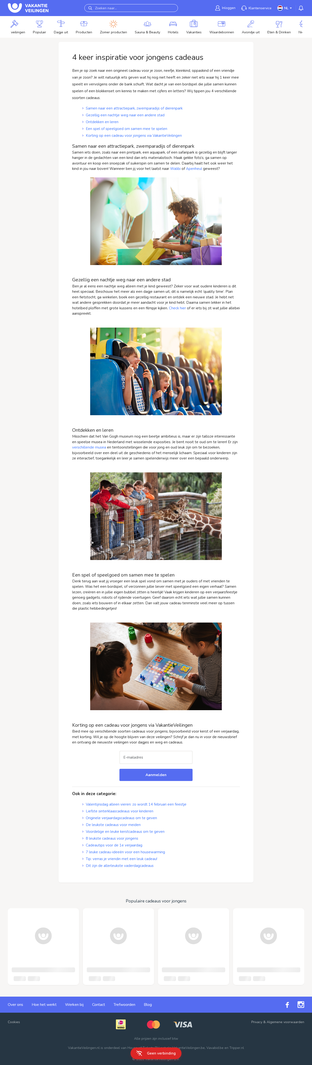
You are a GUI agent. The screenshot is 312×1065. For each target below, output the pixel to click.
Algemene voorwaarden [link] (285, 1022)
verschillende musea (89, 447)
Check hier (177, 308)
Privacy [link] (256, 1022)
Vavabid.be (215, 1048)
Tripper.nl (236, 1048)
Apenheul (194, 168)
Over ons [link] (15, 1004)
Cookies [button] (14, 1022)
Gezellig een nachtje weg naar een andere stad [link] (125, 115)
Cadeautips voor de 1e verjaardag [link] (114, 845)
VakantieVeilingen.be (188, 1048)
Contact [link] (98, 1004)
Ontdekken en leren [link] (102, 121)
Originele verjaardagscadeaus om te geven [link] (121, 818)
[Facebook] (283, 1004)
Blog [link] (148, 1004)
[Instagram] (296, 1004)
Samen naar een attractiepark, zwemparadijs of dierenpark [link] (134, 108)
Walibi (175, 168)
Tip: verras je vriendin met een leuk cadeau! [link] (121, 858)
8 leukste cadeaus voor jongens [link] (112, 838)
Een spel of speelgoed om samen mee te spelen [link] (126, 128)
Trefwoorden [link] (124, 1004)
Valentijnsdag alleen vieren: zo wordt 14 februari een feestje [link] (136, 804)
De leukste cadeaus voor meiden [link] (113, 824)
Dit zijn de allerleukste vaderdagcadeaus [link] (120, 865)
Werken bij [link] (74, 1004)
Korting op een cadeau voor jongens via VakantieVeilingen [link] (134, 135)
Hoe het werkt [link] (44, 1004)
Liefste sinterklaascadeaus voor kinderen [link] (119, 811)
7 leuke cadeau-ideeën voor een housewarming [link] (125, 852)
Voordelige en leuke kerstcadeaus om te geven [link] (125, 831)
